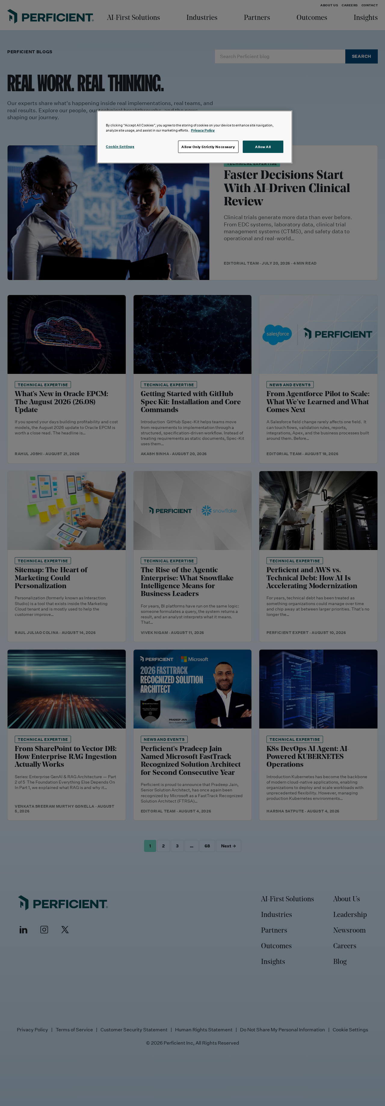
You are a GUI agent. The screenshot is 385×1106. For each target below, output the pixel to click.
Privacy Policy (203, 130)
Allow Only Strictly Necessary (208, 146)
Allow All (263, 146)
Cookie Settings (120, 146)
